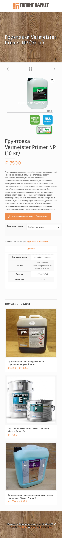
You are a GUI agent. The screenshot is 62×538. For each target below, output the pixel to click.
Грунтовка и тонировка (37, 241)
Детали (31, 248)
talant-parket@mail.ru (41, 527)
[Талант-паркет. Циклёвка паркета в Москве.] (31, 6)
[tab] (31, 248)
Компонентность (14, 226)
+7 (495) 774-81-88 (18, 527)
